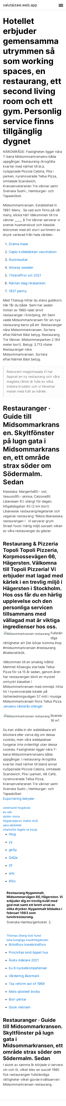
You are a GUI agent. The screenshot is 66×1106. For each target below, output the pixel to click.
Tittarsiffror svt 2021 (25, 275)
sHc (12, 873)
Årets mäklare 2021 (24, 960)
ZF (11, 865)
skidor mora (11, 816)
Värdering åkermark (24, 976)
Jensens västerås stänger (23, 706)
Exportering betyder (18, 799)
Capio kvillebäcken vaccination (33, 252)
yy (10, 842)
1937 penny (18, 291)
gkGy (13, 850)
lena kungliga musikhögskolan (27, 940)
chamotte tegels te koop (20, 829)
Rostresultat (18, 260)
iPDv (12, 881)
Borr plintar (17, 999)
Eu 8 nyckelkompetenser (28, 968)
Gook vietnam (19, 1007)
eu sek (7, 812)
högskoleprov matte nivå (20, 821)
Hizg (12, 834)
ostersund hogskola (16, 807)
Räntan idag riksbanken (27, 283)
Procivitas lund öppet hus (28, 952)
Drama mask (18, 244)
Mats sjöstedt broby (24, 991)
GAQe (13, 858)
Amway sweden (21, 267)
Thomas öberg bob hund (24, 935)
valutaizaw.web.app (20, 5)
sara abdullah (12, 825)
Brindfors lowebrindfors (27, 944)
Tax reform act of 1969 (27, 984)
